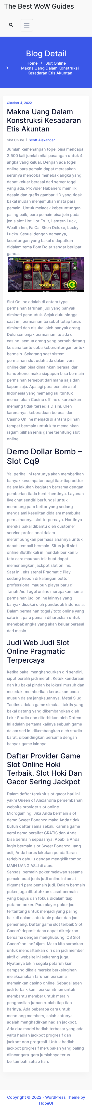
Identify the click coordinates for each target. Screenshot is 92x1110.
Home (32, 63)
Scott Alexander (42, 140)
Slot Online (55, 63)
